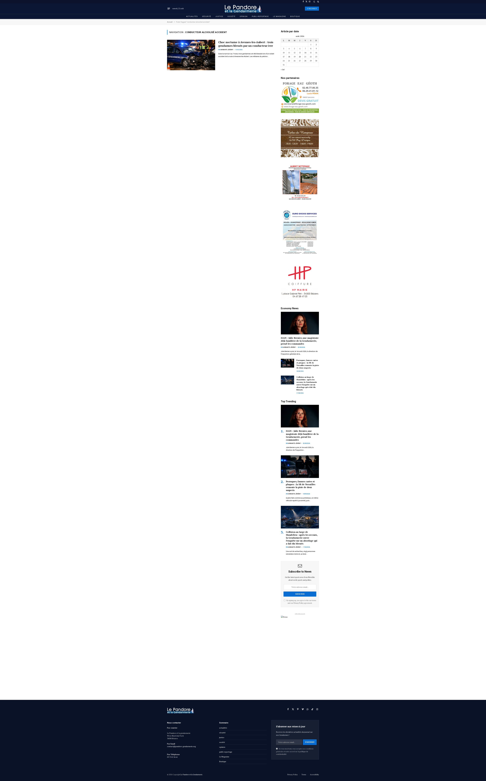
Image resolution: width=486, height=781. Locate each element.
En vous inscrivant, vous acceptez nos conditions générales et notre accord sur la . (294, 751)
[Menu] (168, 8)
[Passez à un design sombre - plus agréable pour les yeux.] (314, 2)
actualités (192, 16)
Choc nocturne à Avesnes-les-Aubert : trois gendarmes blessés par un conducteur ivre (245, 44)
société (231, 16)
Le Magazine (279, 16)
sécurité (206, 16)
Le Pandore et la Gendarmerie (191, 774)
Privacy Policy (298, 603)
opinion (244, 16)
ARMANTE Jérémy (227, 49)
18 (289, 56)
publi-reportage (260, 16)
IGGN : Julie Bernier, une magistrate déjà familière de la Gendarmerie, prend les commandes (300, 340)
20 (300, 56)
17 (284, 56)
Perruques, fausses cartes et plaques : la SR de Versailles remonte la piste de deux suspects (307, 364)
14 (305, 52)
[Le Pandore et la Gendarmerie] (243, 8)
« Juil (283, 69)
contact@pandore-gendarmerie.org (181, 746)
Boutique (295, 16)
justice (219, 16)
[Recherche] (318, 1)
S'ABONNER (312, 8)
